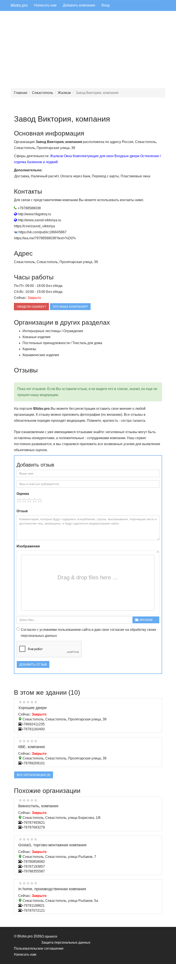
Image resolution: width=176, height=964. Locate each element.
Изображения (28, 546)
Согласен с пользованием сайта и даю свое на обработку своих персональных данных (88, 632)
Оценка (23, 494)
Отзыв (22, 511)
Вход (105, 5)
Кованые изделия (36, 337)
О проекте (49, 936)
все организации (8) (33, 775)
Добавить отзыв (33, 664)
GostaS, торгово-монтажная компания (52, 845)
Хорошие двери (32, 708)
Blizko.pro (19, 5)
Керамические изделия (41, 355)
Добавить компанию (79, 5)
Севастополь (42, 93)
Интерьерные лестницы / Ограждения (53, 331)
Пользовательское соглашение (39, 948)
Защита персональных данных (65, 942)
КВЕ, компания (31, 747)
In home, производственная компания (52, 889)
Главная (20, 93)
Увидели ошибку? (31, 306)
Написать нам (45, 5)
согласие (117, 629)
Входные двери (126, 156)
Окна (68, 156)
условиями (48, 629)
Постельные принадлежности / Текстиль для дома (62, 343)
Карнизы (29, 349)
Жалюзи (64, 93)
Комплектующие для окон (93, 156)
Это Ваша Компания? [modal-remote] (70, 306)
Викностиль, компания (38, 806)
